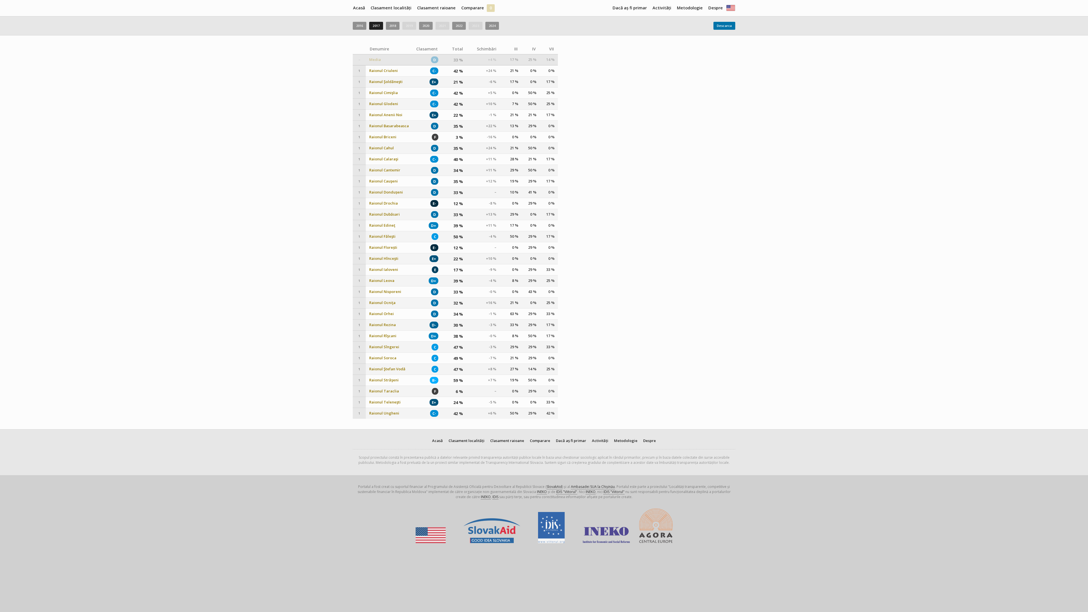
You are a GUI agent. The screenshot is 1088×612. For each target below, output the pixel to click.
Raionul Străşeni (384, 380)
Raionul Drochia (383, 203)
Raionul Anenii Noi (385, 114)
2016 (359, 26)
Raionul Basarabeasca (389, 126)
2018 (392, 26)
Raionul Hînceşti (383, 258)
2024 (492, 26)
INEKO (542, 491)
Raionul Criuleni (383, 70)
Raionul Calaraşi (383, 159)
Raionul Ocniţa (382, 302)
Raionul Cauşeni (383, 181)
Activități (662, 7)
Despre (715, 7)
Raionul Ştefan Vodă (387, 369)
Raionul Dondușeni (386, 192)
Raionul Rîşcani (382, 335)
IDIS (495, 496)
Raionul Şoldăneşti (386, 81)
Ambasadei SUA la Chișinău (593, 486)
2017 (376, 26)
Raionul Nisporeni (385, 291)
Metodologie (690, 7)
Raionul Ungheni (384, 413)
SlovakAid (554, 486)
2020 (425, 26)
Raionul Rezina (382, 324)
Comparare (472, 7)
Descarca (724, 26)
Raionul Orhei (381, 313)
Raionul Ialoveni (383, 269)
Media (375, 59)
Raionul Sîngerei (384, 347)
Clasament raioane (436, 7)
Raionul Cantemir (384, 170)
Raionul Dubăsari (384, 214)
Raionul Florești (383, 247)
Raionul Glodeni (383, 103)
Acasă (359, 7)
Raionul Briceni (382, 137)
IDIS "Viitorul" (566, 491)
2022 (459, 26)
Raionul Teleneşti (385, 402)
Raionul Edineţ (382, 225)
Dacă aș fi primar (630, 7)
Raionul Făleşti (382, 236)
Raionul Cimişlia (383, 92)
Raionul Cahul (381, 148)
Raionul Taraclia (384, 391)
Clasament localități (391, 7)
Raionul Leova (381, 280)
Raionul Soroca (382, 358)
